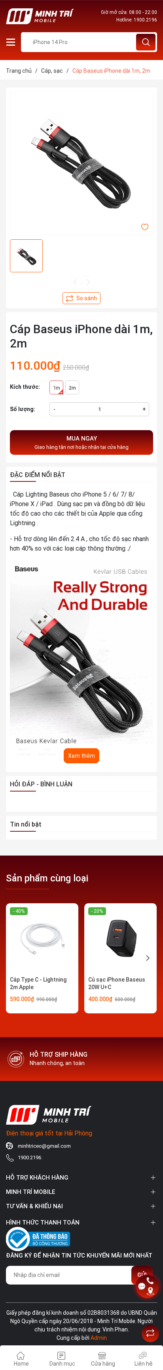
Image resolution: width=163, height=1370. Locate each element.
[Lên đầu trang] (150, 1313)
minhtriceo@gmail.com (44, 1146)
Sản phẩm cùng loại (47, 878)
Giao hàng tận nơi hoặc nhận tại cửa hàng (81, 442)
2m (72, 388)
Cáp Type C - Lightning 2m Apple (38, 983)
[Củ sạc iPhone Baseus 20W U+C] (120, 939)
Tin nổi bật (26, 824)
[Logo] (41, 16)
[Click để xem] (81, 163)
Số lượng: (22, 409)
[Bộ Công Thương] (38, 1237)
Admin (99, 1338)
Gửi (142, 1275)
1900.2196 (145, 20)
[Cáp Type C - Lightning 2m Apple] (42, 939)
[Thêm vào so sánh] (81, 298)
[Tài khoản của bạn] (10, 42)
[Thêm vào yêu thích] (145, 226)
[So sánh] (150, 1333)
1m (56, 388)
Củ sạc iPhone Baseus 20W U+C (116, 983)
